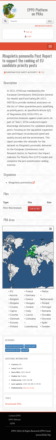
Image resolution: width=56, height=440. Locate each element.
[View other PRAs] (34, 182)
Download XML (13, 403)
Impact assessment (14, 346)
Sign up (29, 32)
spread (25, 350)
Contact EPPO (15, 415)
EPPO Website (15, 419)
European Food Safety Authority (21, 72)
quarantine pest (13, 350)
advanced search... (44, 25)
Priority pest (30, 346)
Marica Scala (28, 388)
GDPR (12, 423)
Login (29, 36)
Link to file (35, 208)
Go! (50, 21)
